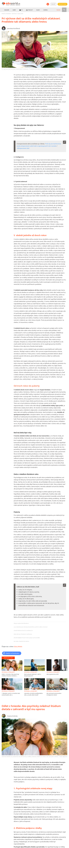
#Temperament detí (23, 148)
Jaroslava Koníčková (13, 28)
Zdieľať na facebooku (12, 653)
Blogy (38, 10)
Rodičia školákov (6, 13)
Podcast (30, 10)
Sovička (45, 10)
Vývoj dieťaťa (18, 646)
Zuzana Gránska (12, 716)
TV (22, 10)
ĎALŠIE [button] (58, 10)
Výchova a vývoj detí (17, 13)
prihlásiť (53, 4)
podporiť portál (62, 4)
